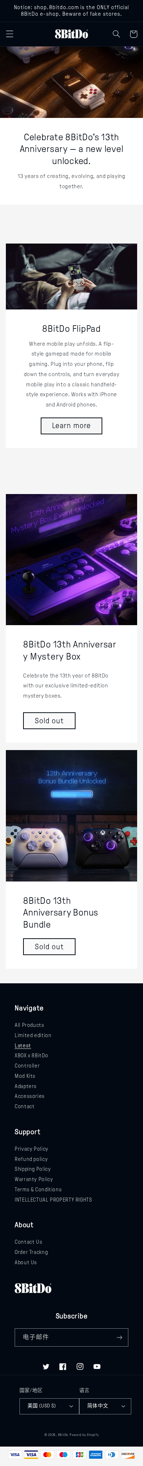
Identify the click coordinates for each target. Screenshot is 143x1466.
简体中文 (98, 1406)
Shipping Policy (33, 1169)
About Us (26, 1262)
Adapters (26, 1086)
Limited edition (33, 1035)
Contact (24, 1106)
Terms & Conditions (38, 1189)
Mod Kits (25, 1076)
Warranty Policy (34, 1179)
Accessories (30, 1096)
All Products (29, 1025)
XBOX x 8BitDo (31, 1055)
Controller (27, 1066)
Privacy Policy (31, 1149)
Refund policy (31, 1159)
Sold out (49, 720)
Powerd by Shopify (84, 1435)
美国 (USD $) (41, 1406)
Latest (23, 1046)
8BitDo (63, 1435)
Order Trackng (31, 1252)
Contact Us (28, 1242)
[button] (9, 34)
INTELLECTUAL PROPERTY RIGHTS (53, 1200)
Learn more (71, 425)
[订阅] (119, 1337)
